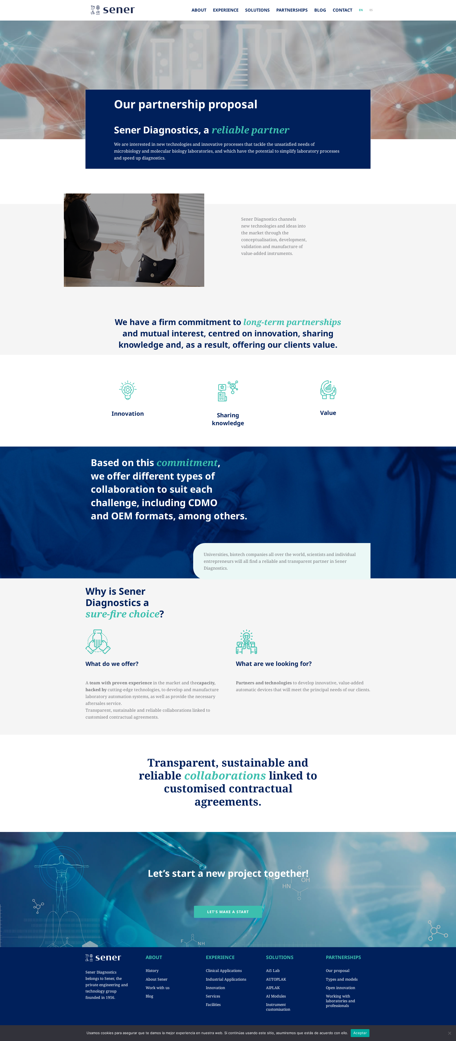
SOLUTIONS (257, 10)
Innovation (215, 987)
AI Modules (276, 996)
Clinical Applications (224, 970)
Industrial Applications (226, 979)
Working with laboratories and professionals (340, 1001)
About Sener (157, 979)
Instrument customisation (278, 1007)
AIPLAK (273, 987)
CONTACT (342, 10)
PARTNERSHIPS (292, 10)
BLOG (320, 10)
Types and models (342, 979)
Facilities (213, 1004)
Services (213, 996)
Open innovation (340, 987)
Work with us (157, 987)
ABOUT (199, 10)
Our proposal (337, 970)
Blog (149, 996)
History (152, 970)
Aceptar (360, 1033)
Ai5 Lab (273, 970)
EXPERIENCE (226, 10)
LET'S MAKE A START (228, 911)
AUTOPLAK (276, 979)
